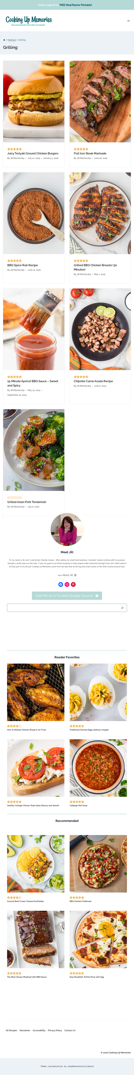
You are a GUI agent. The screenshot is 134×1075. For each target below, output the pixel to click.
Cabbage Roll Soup (78, 805)
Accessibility (39, 1030)
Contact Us (70, 1030)
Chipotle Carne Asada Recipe (93, 381)
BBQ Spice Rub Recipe (22, 265)
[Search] (122, 607)
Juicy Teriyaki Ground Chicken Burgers (32, 153)
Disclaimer (25, 1030)
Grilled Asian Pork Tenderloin (26, 502)
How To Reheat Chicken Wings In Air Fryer (26, 730)
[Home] (4, 40)
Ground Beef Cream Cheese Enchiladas (25, 901)
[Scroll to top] (127, 1040)
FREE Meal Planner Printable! (75, 5)
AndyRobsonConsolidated (81, 1066)
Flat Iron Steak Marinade (90, 153)
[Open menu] (128, 21)
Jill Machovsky (17, 158)
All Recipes (11, 1030)
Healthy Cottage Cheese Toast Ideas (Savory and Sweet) (33, 805)
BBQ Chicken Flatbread (80, 901)
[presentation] (33, 101)
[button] (8, 148)
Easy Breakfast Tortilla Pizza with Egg (87, 977)
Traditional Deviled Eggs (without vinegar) (89, 730)
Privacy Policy (55, 1030)
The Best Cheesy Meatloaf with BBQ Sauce (27, 977)
